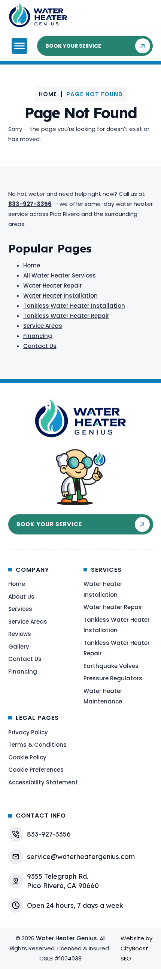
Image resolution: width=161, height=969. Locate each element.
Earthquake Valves (111, 666)
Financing (37, 336)
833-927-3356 (49, 834)
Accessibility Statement (43, 782)
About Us (21, 596)
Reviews (19, 634)
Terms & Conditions (37, 745)
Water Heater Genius (66, 938)
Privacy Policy (28, 732)
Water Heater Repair (52, 285)
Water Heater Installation (60, 296)
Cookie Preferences (36, 770)
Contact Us (40, 346)
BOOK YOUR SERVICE (73, 46)
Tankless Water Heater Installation (74, 306)
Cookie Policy (27, 757)
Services (20, 609)
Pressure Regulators (112, 678)
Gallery (18, 646)
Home (48, 94)
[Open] (19, 46)
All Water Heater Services (59, 275)
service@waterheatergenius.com (81, 856)
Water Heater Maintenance (102, 696)
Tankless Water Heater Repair (66, 316)
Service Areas (42, 326)
